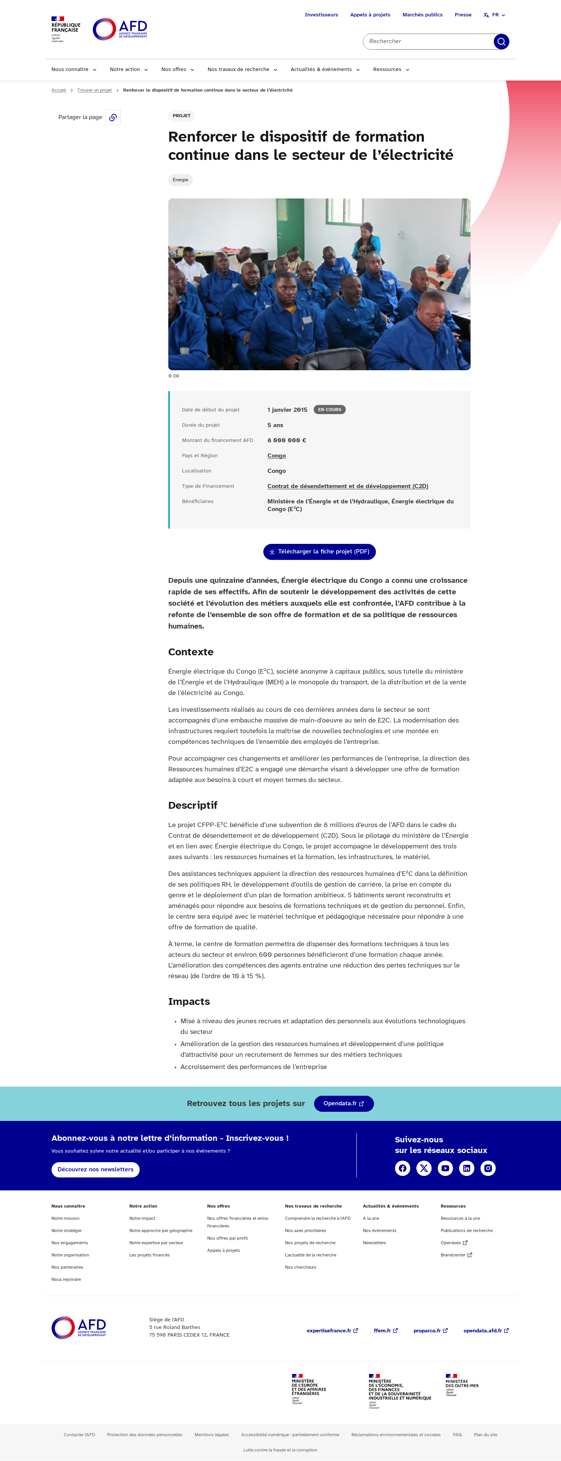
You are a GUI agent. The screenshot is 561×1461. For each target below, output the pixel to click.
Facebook (402, 1168)
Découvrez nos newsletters (96, 1169)
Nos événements (380, 1230)
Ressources (387, 70)
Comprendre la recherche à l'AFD (318, 1218)
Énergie (180, 179)
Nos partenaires (67, 1267)
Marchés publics (423, 15)
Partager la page (113, 117)
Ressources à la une (460, 1218)
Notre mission (66, 1218)
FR (495, 15)
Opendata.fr (340, 1103)
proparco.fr (427, 1331)
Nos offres (173, 70)
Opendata (451, 1242)
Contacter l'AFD (79, 1434)
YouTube (445, 1168)
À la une (371, 1218)
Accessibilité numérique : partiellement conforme (290, 1434)
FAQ (457, 1434)
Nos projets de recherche (310, 1242)
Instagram (488, 1168)
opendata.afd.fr (483, 1331)
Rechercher (501, 41)
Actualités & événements (321, 70)
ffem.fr (382, 1331)
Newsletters (374, 1242)
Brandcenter (453, 1255)
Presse (463, 15)
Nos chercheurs (300, 1267)
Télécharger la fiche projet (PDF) (323, 551)
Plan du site (485, 1434)
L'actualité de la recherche (310, 1255)
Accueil (59, 90)
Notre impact (142, 1218)
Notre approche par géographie (160, 1230)
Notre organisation (70, 1255)
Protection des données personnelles (144, 1434)
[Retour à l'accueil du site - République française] (137, 29)
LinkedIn (466, 1168)
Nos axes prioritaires (305, 1230)
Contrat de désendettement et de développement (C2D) (348, 486)
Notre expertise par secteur (156, 1242)
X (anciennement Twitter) (424, 1168)
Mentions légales (212, 1434)
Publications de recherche (467, 1230)
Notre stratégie (66, 1230)
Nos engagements (70, 1242)
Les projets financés (149, 1255)
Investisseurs (321, 15)
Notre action (125, 70)
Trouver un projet (94, 90)
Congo (277, 456)
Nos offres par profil (227, 1238)
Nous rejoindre (66, 1279)
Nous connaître (70, 70)
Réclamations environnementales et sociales (396, 1434)
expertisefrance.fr (329, 1331)
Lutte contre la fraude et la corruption (280, 1450)
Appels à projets (370, 15)
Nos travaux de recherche (238, 70)
